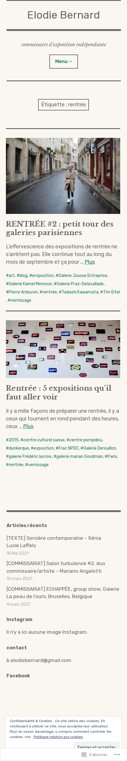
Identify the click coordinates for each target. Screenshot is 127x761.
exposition (44, 448)
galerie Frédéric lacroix (30, 456)
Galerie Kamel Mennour (30, 283)
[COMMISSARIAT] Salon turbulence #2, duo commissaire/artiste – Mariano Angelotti (55, 567)
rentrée (50, 292)
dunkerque (19, 448)
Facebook (18, 676)
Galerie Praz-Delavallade (80, 283)
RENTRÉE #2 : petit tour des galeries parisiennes (59, 228)
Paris (112, 456)
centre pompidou (85, 440)
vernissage (21, 300)
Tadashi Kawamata (80, 292)
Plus (89, 262)
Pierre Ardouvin (23, 292)
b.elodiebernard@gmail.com (38, 660)
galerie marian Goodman (79, 456)
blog (23, 275)
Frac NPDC (68, 448)
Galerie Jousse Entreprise (82, 275)
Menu (61, 61)
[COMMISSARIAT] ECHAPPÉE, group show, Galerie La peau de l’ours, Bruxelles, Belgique (62, 593)
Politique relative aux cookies (58, 737)
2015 (14, 440)
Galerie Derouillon (99, 448)
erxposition (43, 275)
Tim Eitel (111, 292)
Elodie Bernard (63, 15)
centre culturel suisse (44, 440)
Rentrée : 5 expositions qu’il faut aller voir (58, 392)
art (12, 275)
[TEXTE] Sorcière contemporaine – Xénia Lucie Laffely (53, 542)
